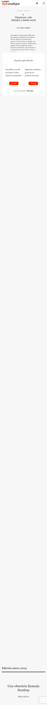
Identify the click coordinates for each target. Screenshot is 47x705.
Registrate (33, 83)
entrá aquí (30, 91)
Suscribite (13, 83)
